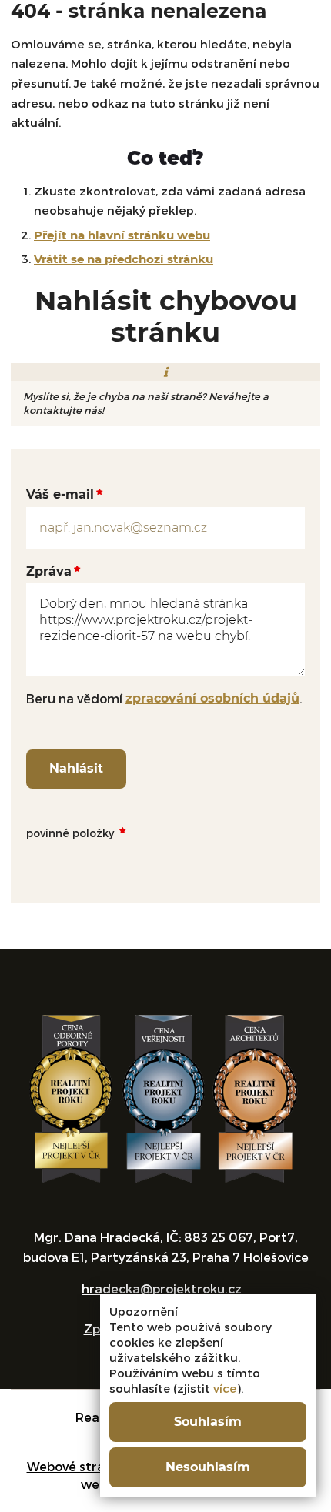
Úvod (23, 93)
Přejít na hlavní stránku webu (122, 235)
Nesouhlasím (208, 1467)
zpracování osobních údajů (212, 698)
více (224, 1388)
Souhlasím (208, 1421)
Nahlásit (76, 768)
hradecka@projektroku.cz (162, 1288)
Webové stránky (76, 1466)
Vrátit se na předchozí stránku (123, 259)
